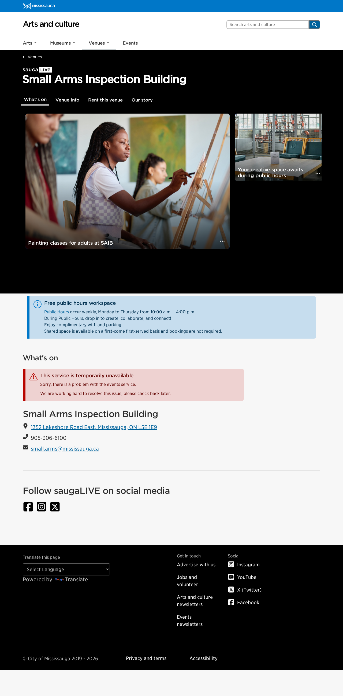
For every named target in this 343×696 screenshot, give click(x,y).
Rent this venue (105, 100)
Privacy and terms (146, 658)
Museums (60, 43)
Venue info (67, 100)
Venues (97, 43)
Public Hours (56, 311)
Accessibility (203, 658)
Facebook (248, 602)
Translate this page (41, 557)
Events (130, 43)
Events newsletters (190, 620)
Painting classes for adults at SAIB (70, 243)
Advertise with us (196, 564)
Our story (142, 100)
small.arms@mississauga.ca (65, 448)
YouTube (246, 577)
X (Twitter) (249, 590)
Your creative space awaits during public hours (270, 172)
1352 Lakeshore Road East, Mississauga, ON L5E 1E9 (94, 427)
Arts (27, 43)
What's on (35, 99)
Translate (76, 579)
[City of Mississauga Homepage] (39, 6)
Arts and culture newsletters (195, 600)
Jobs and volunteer (187, 580)
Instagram (248, 564)
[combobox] (267, 24)
